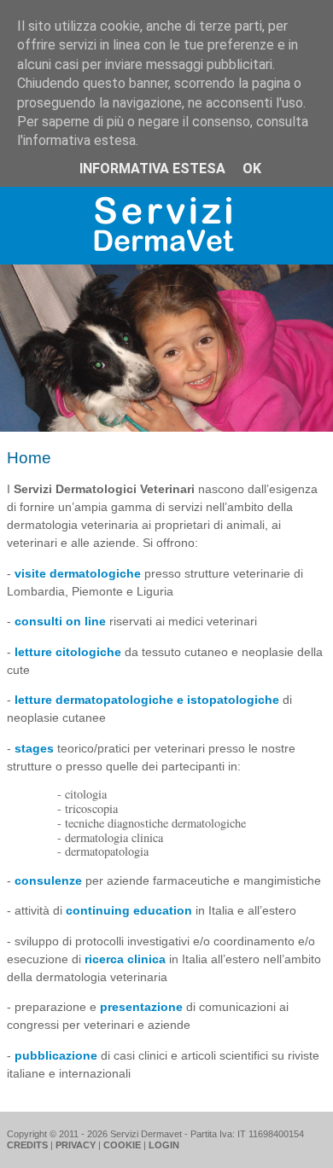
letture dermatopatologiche (94, 699)
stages (34, 748)
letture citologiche (68, 652)
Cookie (122, 1145)
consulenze (48, 880)
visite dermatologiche (78, 573)
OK (251, 168)
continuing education (129, 910)
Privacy (76, 1145)
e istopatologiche (226, 699)
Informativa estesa (152, 168)
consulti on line (60, 621)
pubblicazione (56, 1055)
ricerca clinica (125, 959)
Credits (27, 1145)
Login (164, 1145)
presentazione (141, 1007)
